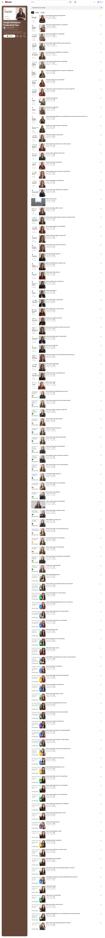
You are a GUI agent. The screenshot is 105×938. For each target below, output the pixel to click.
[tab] (32, 12)
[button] (14, 13)
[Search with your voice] (75, 2)
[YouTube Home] (8, 2)
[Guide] (2, 2)
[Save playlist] (17, 36)
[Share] (20, 36)
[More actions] (24, 36)
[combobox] (49, 2)
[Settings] (94, 2)
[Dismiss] (101, 7)
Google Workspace (49, 17)
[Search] (70, 2)
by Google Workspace (10, 27)
